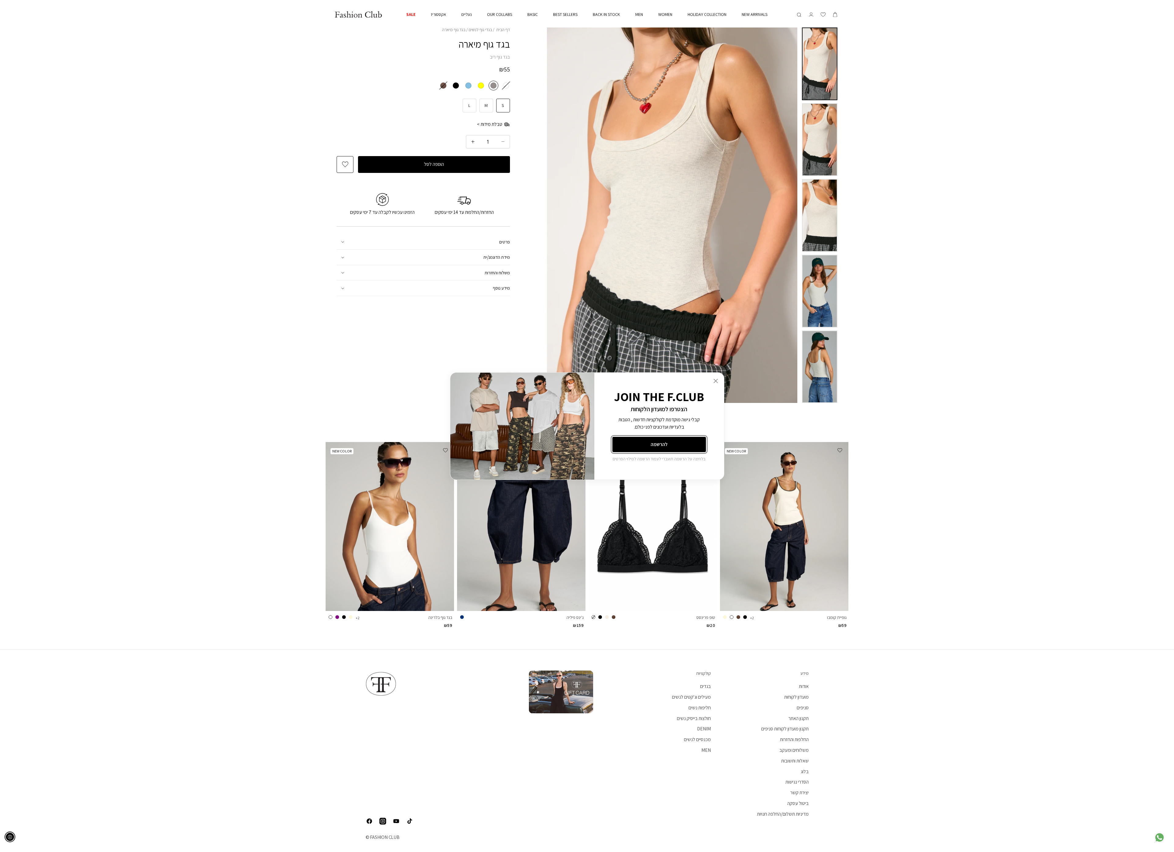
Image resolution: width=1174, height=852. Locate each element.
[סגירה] (715, 381)
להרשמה (659, 444)
